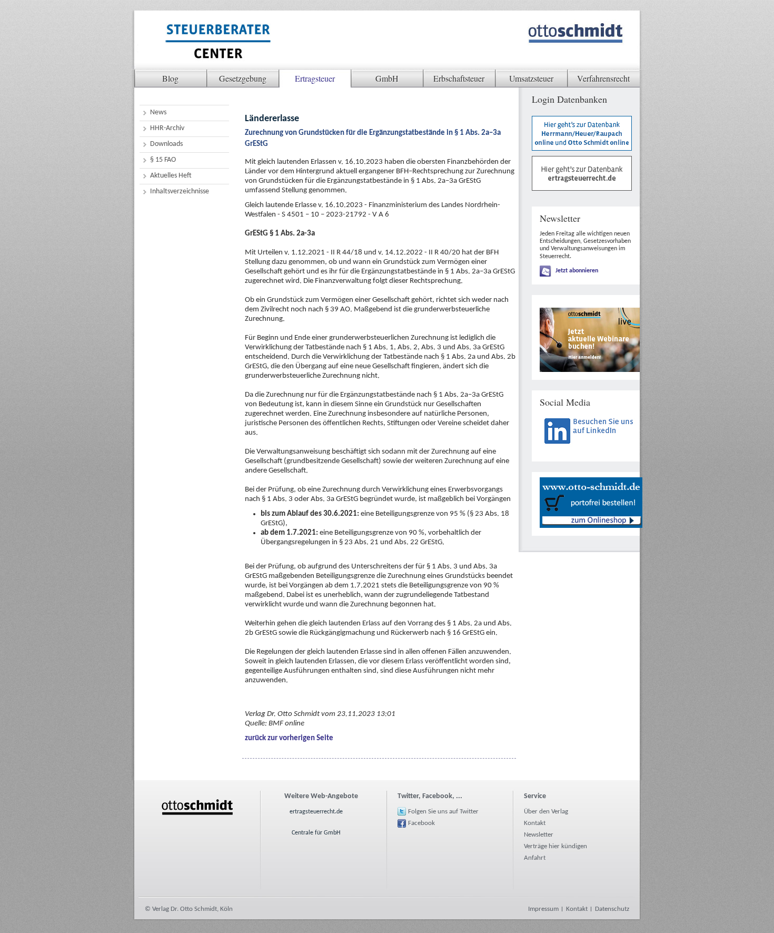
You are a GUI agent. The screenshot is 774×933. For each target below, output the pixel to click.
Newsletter (538, 834)
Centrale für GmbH (316, 833)
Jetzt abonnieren (576, 271)
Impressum (543, 909)
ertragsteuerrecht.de (316, 812)
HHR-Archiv (167, 128)
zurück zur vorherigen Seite (289, 738)
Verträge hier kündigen (555, 846)
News (158, 112)
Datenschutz (612, 909)
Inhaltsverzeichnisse (179, 191)
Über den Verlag (546, 811)
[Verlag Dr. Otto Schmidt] (217, 42)
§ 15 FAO (163, 160)
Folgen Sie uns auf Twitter (443, 811)
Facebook (421, 823)
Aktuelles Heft (171, 176)
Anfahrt (534, 858)
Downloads (166, 144)
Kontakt (534, 823)
